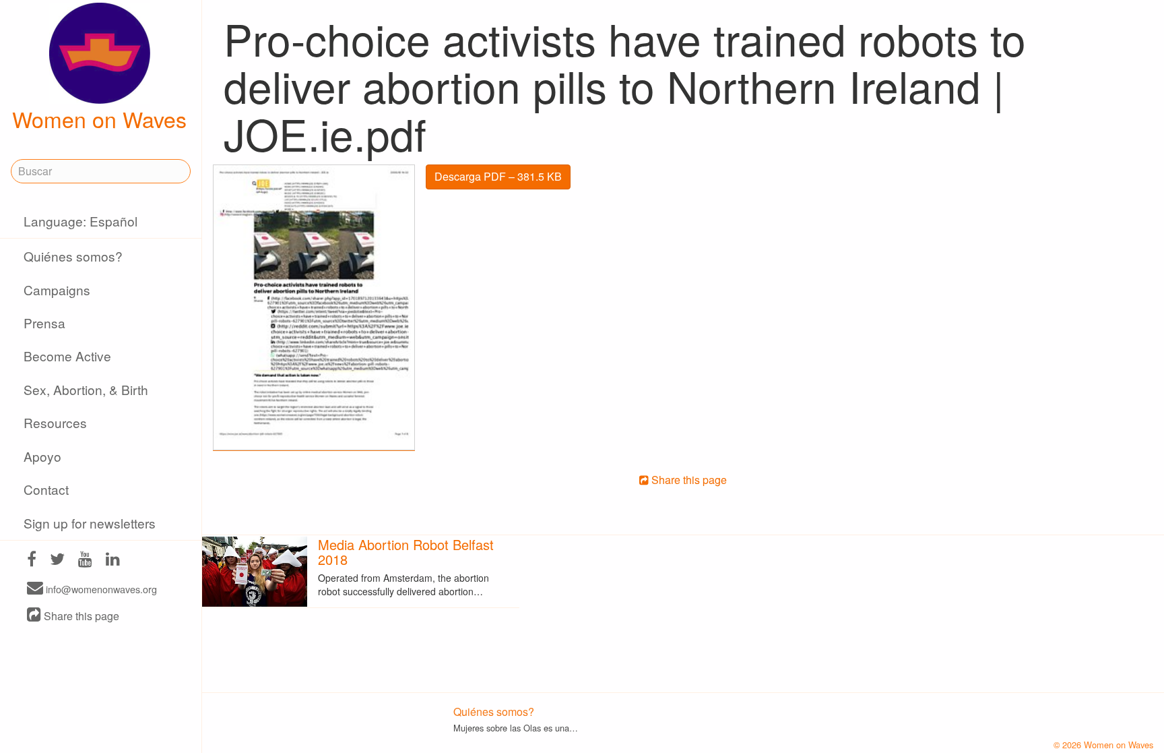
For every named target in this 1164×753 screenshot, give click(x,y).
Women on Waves (99, 118)
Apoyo (42, 456)
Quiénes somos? (73, 256)
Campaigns (57, 289)
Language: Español (80, 221)
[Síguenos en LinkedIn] (112, 560)
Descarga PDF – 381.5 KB (498, 176)
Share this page (80, 616)
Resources (55, 422)
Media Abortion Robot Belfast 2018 (406, 552)
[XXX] (32, 560)
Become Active (67, 356)
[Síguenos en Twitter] (57, 560)
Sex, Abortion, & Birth (86, 389)
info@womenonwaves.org (100, 589)
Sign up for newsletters (90, 523)
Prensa (44, 322)
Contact (46, 489)
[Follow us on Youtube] (85, 560)
